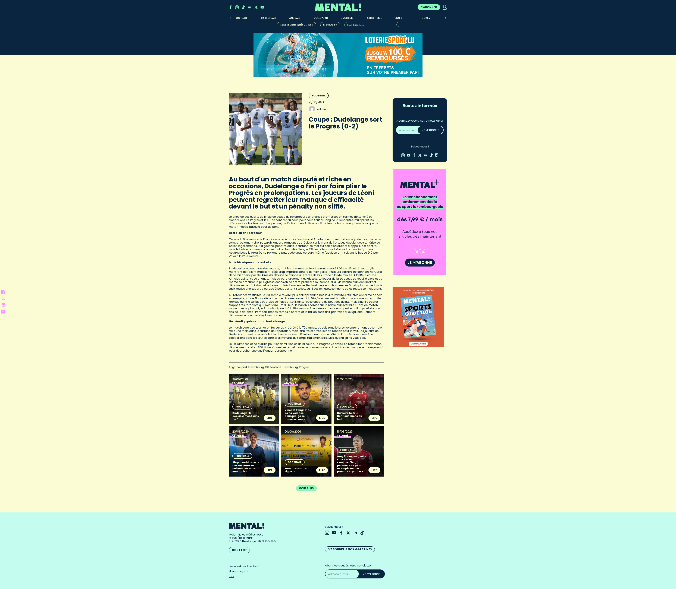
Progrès (304, 367)
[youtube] (262, 7)
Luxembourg (290, 367)
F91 (267, 367)
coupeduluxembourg (250, 367)
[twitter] (256, 7)
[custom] (243, 7)
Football (319, 95)
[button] (445, 18)
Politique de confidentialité (244, 566)
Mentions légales (238, 571)
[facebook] (230, 7)
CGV (231, 576)
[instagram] (237, 7)
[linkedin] (249, 7)
